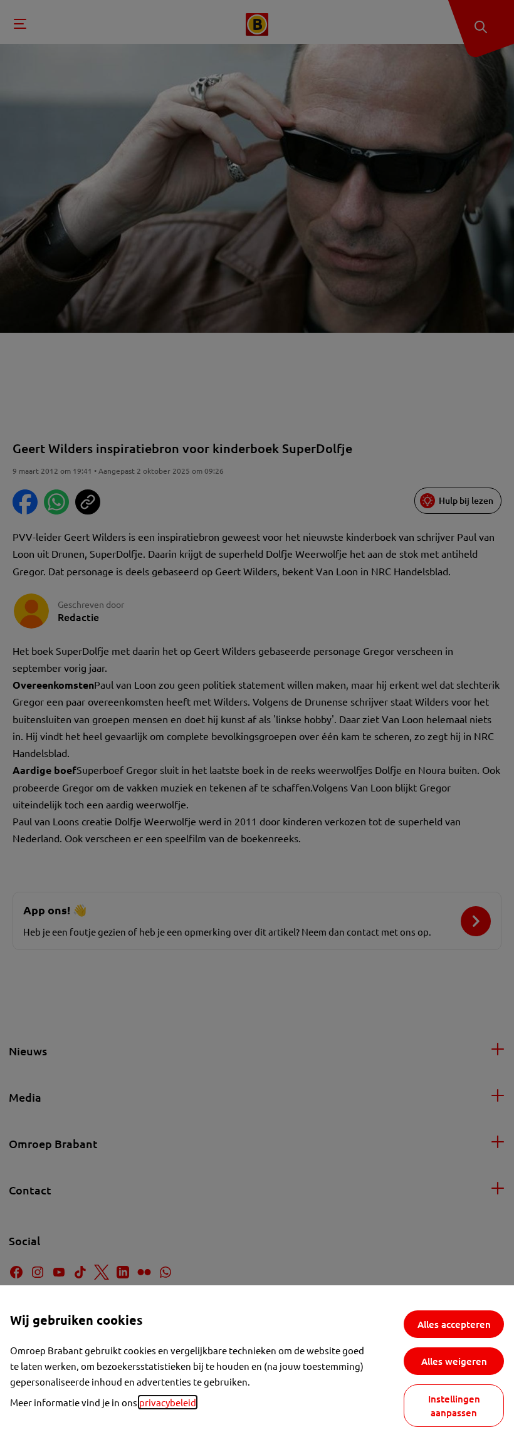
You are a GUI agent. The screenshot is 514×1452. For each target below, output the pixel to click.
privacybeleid (167, 1402)
